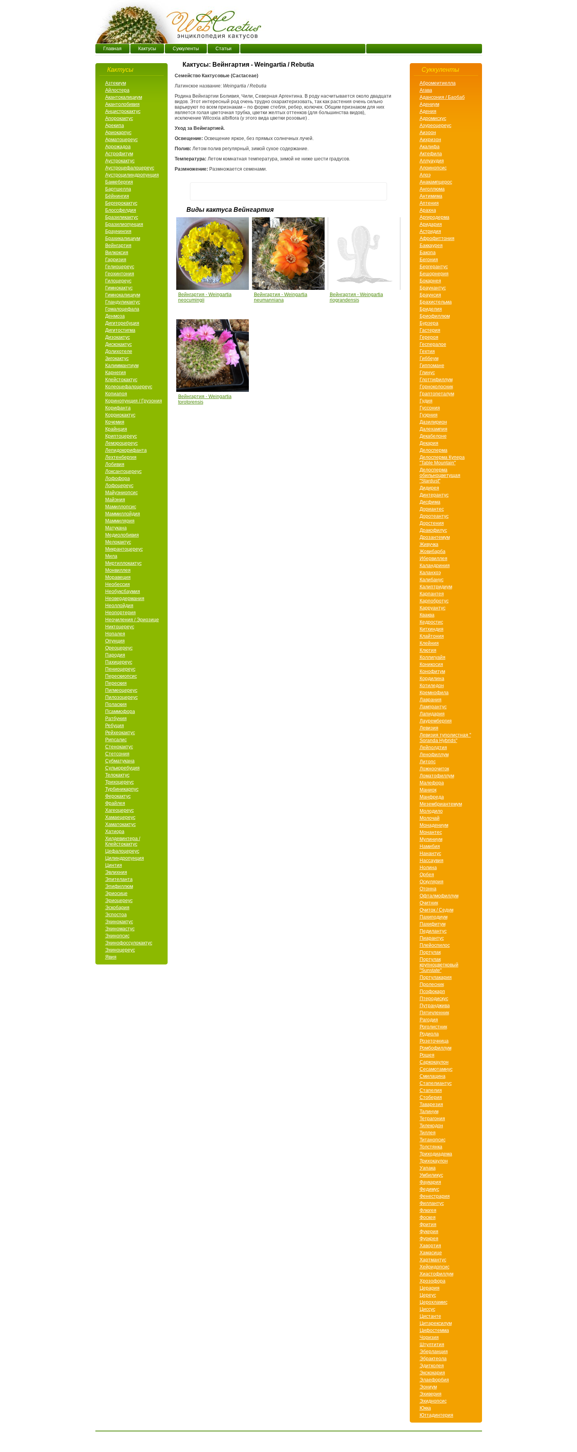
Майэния (115, 499)
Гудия (426, 401)
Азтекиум (115, 83)
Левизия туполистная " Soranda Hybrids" (445, 737)
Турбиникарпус (122, 789)
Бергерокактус (121, 203)
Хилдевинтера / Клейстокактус (122, 841)
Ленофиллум (434, 754)
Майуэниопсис (121, 492)
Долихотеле (118, 351)
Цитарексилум (436, 1323)
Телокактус (117, 775)
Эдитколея (432, 1365)
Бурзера (429, 323)
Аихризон (430, 139)
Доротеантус (434, 516)
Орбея (427, 874)
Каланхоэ (430, 572)
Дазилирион (433, 422)
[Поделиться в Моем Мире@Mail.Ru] (288, 191)
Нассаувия (432, 860)
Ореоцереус (119, 648)
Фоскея (428, 1217)
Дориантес (432, 509)
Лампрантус (433, 707)
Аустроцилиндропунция (132, 175)
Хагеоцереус (119, 810)
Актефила (431, 153)
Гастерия (430, 330)
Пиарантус (432, 938)
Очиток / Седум (436, 910)
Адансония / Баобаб (442, 97)
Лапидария (432, 714)
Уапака (428, 1168)
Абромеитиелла (438, 83)
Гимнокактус (119, 288)
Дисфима (430, 502)
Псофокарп (432, 991)
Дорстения (432, 523)
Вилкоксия (116, 252)
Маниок (428, 790)
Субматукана (120, 761)
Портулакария (436, 977)
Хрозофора (433, 1281)
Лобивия (114, 464)
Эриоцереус (119, 900)
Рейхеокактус (120, 732)
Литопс (428, 761)
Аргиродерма (434, 217)
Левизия (429, 728)
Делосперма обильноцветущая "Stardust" (440, 475)
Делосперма (433, 450)
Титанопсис (433, 1140)
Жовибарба (433, 551)
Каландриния (435, 565)
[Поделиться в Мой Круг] (303, 191)
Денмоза (115, 316)
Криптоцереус (121, 436)
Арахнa (428, 210)
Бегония (429, 259)
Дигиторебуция (122, 323)
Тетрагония (432, 1118)
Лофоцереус (119, 485)
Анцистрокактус (123, 111)
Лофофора (117, 478)
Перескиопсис (121, 676)
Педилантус (433, 931)
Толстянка (431, 1147)
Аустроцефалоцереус (129, 168)
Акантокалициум (123, 97)
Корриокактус (120, 415)
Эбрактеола (433, 1358)
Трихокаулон (434, 1161)
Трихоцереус (119, 782)
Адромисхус (433, 118)
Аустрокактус (120, 161)
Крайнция (116, 429)
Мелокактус (118, 542)
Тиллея (428, 1132)
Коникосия (431, 664)
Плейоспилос (435, 945)
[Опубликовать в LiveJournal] (333, 191)
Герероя (429, 337)
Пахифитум (433, 924)
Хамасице (431, 1252)
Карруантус (433, 608)
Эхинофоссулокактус (128, 943)
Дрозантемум (435, 537)
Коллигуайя (433, 657)
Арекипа (114, 125)
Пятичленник (434, 1012)
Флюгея (428, 1210)
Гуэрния (429, 415)
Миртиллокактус (123, 563)
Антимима (431, 196)
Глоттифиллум (436, 379)
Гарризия (115, 259)
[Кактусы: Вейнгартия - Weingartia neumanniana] (288, 288)
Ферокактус (118, 796)
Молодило (431, 811)
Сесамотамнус (436, 1069)
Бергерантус (434, 266)
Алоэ (425, 175)
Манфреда (432, 797)
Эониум (428, 1387)
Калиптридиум (436, 587)
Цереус (428, 1295)
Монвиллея (118, 570)
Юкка (425, 1408)
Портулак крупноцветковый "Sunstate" (439, 965)
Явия (111, 957)
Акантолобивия (122, 104)
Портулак (430, 952)
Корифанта (118, 408)
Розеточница (434, 1041)
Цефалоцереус (122, 851)
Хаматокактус (120, 824)
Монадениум (434, 825)
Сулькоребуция (122, 768)
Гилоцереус (118, 281)
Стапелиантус (436, 1083)
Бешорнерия (434, 274)
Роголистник (433, 1027)
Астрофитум (119, 153)
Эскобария (117, 907)
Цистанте (430, 1316)
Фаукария (430, 1182)
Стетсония (117, 754)
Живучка (429, 544)
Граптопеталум (437, 394)
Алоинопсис (433, 168)
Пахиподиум (433, 917)
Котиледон (432, 685)
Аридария (431, 224)
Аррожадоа (118, 146)
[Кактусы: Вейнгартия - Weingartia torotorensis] (218, 390)
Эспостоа (116, 914)
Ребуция (114, 725)
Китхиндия (432, 629)
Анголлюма (432, 189)
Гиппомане (432, 365)
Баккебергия (119, 182)
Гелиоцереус (119, 266)
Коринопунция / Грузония (133, 401)
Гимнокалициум (122, 295)
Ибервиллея (433, 558)
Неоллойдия (119, 605)
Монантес (431, 832)
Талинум (429, 1111)
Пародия (115, 655)
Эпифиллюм (119, 886)
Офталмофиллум (439, 896)
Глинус (427, 372)
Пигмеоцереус (121, 690)
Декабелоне (433, 436)
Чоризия (429, 1337)
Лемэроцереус (121, 443)
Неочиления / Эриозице (132, 619)
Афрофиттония (437, 238)
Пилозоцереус (121, 697)
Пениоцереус (120, 669)
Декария (429, 443)
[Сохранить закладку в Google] (363, 191)
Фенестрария (435, 1196)
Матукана (116, 528)
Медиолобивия (122, 535)
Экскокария (432, 1373)
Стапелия (431, 1090)
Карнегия (115, 372)
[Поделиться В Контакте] (214, 191)
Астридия (430, 231)
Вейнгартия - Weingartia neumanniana (280, 297)
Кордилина (432, 678)
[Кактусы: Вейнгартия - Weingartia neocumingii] (212, 288)
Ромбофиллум (435, 1048)
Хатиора (114, 831)
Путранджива (435, 1005)
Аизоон (428, 132)
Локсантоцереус (123, 471)
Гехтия (427, 351)
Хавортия (430, 1245)
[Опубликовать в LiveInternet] (318, 191)
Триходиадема (436, 1154)
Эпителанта (119, 879)
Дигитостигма (120, 330)
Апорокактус (119, 118)
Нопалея (115, 634)
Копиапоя (116, 394)
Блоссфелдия (120, 210)
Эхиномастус (120, 929)
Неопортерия (120, 612)
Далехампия (433, 429)
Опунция (115, 641)
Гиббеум (429, 358)
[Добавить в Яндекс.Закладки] (378, 191)
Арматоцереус (121, 139)
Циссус (427, 1309)
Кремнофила (434, 692)
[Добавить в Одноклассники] (229, 191)
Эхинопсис (117, 936)
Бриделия (431, 309)
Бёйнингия (117, 196)
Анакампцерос (436, 182)
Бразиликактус (121, 217)
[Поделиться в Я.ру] (273, 191)
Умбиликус (431, 1175)
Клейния (429, 643)
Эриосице (116, 893)
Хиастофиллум (436, 1274)
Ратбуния (116, 718)
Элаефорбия (434, 1380)
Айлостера (117, 90)
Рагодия (429, 1020)
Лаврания (431, 699)
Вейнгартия (118, 245)
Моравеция (118, 577)
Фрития (428, 1224)
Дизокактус (117, 337)
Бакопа (428, 252)
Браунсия (430, 295)
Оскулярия (432, 881)
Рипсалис (116, 739)
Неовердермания (124, 598)
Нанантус (430, 853)
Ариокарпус (118, 132)
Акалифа (430, 146)
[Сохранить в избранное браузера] (348, 191)
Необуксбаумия (122, 591)
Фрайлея (115, 803)
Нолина (428, 867)
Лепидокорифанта (126, 450)
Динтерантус (434, 495)
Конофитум (432, 671)
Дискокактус (118, 344)
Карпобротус (434, 601)
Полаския (116, 704)
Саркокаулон (434, 1062)
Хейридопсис (434, 1267)
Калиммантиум (122, 365)
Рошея (427, 1055)
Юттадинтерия (436, 1415)
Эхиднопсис (433, 1401)
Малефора (432, 783)
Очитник (429, 903)
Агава (426, 90)
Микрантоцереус (124, 549)
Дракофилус (433, 530)
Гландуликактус (122, 302)
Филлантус (432, 1203)
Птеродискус (434, 998)
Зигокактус (117, 358)
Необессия (117, 584)
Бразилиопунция (124, 224)
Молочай (430, 818)
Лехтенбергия (121, 457)
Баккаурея (431, 245)
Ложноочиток (434, 768)
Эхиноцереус (120, 950)
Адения (428, 111)
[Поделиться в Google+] (258, 191)
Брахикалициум (122, 238)
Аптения (429, 203)
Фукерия (429, 1231)
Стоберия (431, 1097)
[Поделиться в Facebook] (199, 191)
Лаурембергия (436, 721)
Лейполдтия (433, 747)
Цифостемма (434, 1330)
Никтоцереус (119, 627)
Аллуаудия (432, 161)
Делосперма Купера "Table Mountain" (442, 460)
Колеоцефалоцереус (128, 386)
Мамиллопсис (120, 506)
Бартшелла (118, 189)
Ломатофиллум (437, 776)
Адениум (429, 104)
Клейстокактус (121, 379)
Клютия (428, 650)
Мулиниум (431, 839)
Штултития (432, 1344)
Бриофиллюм (435, 316)
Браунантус (433, 288)
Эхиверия (431, 1394)
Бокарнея (430, 281)
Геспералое (433, 344)
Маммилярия (120, 521)
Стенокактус (119, 747)
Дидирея (429, 488)
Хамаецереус (120, 817)
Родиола (429, 1034)
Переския (116, 683)
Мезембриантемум (441, 804)
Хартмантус (433, 1260)
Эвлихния (116, 872)
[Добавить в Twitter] (243, 191)
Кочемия (114, 422)
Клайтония (432, 636)
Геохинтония (119, 274)
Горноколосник (436, 386)
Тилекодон (431, 1125)
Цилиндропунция (124, 858)
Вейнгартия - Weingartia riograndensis (356, 297)
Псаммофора (120, 711)
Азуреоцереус (435, 125)
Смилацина (433, 1076)
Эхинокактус (119, 921)
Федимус (429, 1189)
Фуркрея (429, 1238)
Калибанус (432, 579)
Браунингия (118, 231)
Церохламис (433, 1302)
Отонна (428, 889)
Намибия (430, 846)
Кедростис (431, 622)
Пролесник (432, 984)
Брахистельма (436, 302)
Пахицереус (118, 662)
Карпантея (432, 594)
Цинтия (113, 865)
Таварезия (431, 1104)
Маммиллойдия (122, 514)
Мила (111, 556)
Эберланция (434, 1351)
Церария (430, 1288)
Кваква (427, 615)
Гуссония (430, 408)
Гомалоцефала (122, 309)
